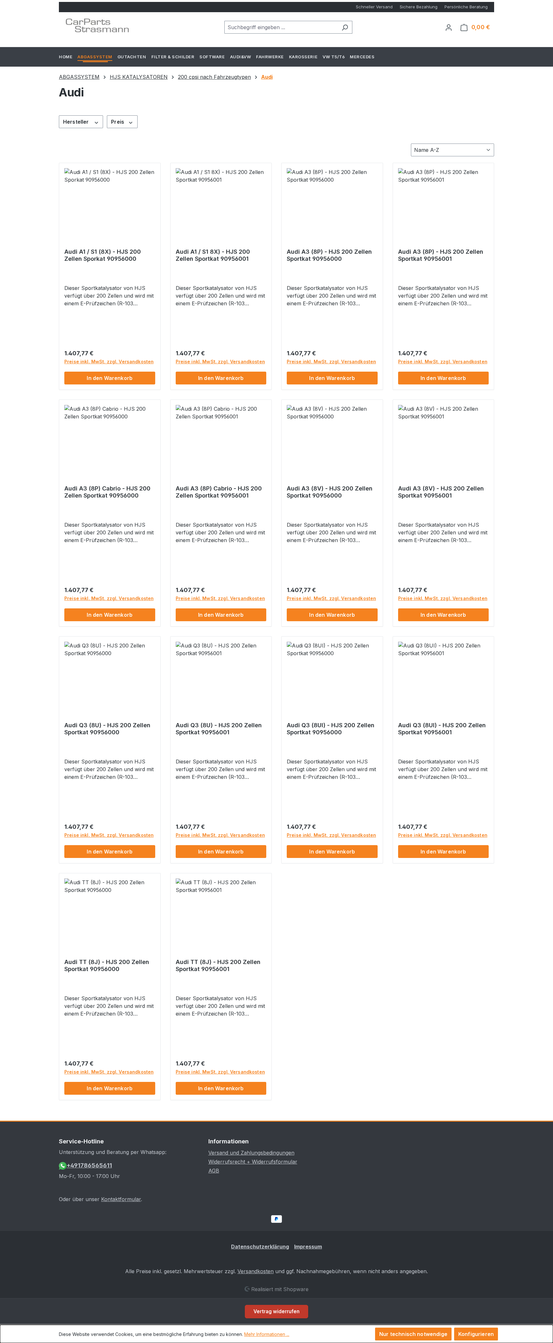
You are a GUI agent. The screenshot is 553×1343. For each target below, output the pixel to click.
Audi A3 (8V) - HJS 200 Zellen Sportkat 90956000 (330, 492)
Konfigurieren (476, 1334)
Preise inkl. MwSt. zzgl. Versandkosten (109, 361)
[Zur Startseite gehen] (97, 26)
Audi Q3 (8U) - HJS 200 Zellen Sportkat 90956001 (219, 729)
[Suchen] (344, 27)
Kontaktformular (121, 1199)
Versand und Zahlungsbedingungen (251, 1152)
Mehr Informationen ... (266, 1334)
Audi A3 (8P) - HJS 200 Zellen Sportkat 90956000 (329, 255)
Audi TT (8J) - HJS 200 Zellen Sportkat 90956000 (106, 965)
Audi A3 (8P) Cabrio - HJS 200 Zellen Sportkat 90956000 (107, 492)
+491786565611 (89, 1165)
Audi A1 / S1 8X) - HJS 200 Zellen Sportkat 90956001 (213, 255)
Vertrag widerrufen (276, 1311)
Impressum (308, 1246)
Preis (118, 122)
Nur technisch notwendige (413, 1334)
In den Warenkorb (109, 378)
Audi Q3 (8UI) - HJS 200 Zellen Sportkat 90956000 (330, 729)
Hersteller (76, 122)
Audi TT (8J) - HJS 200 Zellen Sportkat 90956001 (218, 965)
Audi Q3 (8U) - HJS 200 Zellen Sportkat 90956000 (107, 729)
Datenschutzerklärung (260, 1246)
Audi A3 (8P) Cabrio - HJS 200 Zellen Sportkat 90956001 (219, 492)
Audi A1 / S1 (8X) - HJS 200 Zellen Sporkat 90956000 (102, 255)
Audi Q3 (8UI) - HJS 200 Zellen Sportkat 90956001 (442, 729)
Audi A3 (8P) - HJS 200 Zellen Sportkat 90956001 (440, 255)
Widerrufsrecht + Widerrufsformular (252, 1161)
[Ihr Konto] (448, 27)
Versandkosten (255, 1271)
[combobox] (281, 27)
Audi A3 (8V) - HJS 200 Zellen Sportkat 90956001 (441, 492)
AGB (213, 1170)
